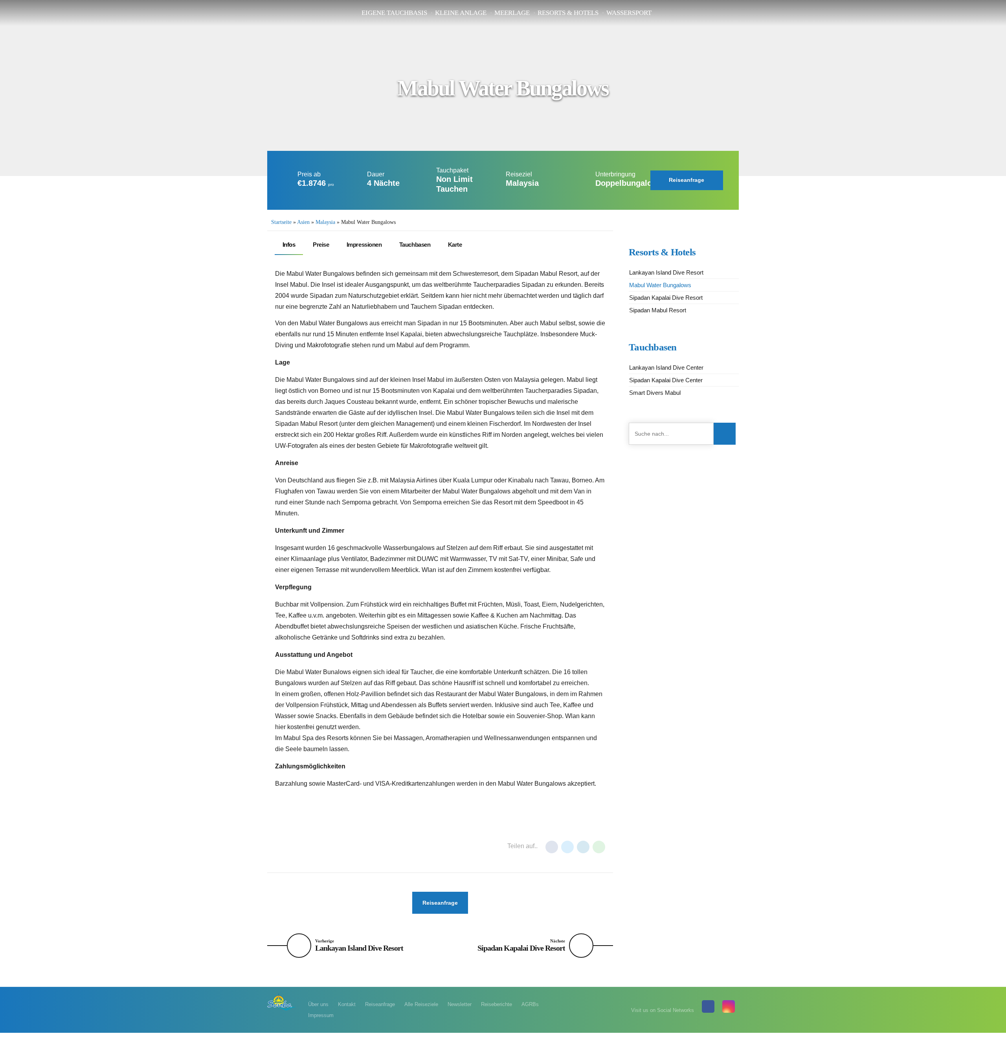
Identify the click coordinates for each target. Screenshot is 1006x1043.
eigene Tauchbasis (394, 12)
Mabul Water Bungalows (660, 285)
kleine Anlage (460, 12)
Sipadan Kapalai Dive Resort (666, 297)
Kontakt (347, 1004)
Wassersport (629, 12)
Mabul (288, 846)
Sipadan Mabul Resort (657, 310)
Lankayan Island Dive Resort (666, 272)
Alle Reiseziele (421, 1004)
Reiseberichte (496, 1004)
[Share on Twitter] (567, 847)
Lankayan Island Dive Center (666, 367)
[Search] (725, 434)
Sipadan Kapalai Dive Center (666, 380)
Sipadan (374, 846)
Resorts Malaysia (330, 846)
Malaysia (325, 222)
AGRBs (530, 1004)
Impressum (321, 1015)
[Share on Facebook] (551, 847)
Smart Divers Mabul (655, 392)
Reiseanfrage (380, 1004)
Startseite (281, 222)
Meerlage (512, 12)
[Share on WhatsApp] (599, 847)
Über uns (318, 1004)
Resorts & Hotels (568, 12)
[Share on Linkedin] (583, 847)
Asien (303, 222)
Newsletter (460, 1004)
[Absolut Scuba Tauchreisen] (281, 1001)
